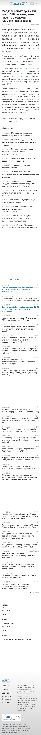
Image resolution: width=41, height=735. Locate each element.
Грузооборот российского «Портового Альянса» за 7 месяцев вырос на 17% (19, 467)
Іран (37, 446)
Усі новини (34, 592)
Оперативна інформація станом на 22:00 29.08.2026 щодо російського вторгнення (20, 309)
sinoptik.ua (26, 639)
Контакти (6, 702)
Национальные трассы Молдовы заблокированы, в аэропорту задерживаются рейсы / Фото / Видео (19, 183)
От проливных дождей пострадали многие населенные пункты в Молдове (20, 174)
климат (32, 118)
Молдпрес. (32, 64)
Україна (36, 285)
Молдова (35, 24)
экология (13, 118)
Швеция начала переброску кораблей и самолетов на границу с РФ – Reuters (19, 546)
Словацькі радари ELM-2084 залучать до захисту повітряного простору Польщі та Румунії (20, 350)
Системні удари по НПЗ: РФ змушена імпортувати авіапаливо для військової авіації (19, 329)
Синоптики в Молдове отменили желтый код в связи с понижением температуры (16, 218)
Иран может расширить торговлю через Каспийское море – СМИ (20, 450)
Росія (37, 296)
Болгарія (36, 335)
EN (36, 3)
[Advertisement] (20, 252)
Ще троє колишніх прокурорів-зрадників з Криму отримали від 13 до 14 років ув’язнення (20, 420)
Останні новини (10, 280)
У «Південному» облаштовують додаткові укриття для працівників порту (20, 410)
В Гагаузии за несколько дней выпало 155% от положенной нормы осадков (19, 193)
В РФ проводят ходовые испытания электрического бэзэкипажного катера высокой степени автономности (19, 477)
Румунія (36, 346)
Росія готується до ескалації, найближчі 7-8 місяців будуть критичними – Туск (20, 526)
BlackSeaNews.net (23, 702)
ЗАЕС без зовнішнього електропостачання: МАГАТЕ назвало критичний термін (18, 361)
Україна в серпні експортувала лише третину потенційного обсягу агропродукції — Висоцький (18, 586)
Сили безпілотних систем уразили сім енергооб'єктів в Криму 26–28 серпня (19, 430)
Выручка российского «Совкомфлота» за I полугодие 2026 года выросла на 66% (20, 458)
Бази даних (7, 693)
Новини (5, 686)
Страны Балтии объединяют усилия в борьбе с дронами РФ (19, 576)
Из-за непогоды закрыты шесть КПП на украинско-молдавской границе (19, 142)
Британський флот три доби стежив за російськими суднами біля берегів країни (20, 299)
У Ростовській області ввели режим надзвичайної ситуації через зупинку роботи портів (18, 566)
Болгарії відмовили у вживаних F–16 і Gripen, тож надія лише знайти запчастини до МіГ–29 (19, 339)
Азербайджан (34, 551)
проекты (13, 122)
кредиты (23, 118)
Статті (5, 689)
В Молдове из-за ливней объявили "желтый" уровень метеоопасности (17, 151)
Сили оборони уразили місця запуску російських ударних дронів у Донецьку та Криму (19, 372)
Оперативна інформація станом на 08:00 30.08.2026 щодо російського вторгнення (20, 289)
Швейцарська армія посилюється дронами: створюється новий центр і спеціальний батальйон (19, 536)
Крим (37, 368)
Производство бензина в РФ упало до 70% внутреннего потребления (19, 319)
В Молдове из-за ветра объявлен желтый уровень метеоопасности (17, 209)
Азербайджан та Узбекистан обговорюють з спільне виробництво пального (18, 555)
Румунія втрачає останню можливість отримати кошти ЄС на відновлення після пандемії (20, 440)
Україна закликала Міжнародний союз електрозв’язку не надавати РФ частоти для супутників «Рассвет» (20, 516)
